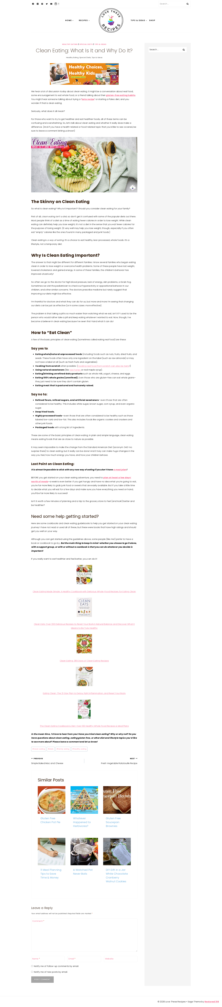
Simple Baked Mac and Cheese (47, 761)
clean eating (38, 749)
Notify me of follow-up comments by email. (56, 966)
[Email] (51, 4)
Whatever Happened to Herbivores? (82, 822)
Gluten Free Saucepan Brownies (113, 822)
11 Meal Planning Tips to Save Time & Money (50, 873)
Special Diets (86, 44)
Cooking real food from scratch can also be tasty (103, 366)
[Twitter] (47, 4)
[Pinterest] (42, 4)
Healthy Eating (70, 44)
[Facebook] (33, 4)
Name (36, 958)
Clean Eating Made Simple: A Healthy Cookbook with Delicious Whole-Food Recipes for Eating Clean (84, 591)
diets (51, 749)
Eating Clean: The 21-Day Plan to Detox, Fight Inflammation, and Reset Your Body (84, 693)
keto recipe (88, 99)
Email (72, 958)
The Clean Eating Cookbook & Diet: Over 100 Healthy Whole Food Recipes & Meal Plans (84, 726)
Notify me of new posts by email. (51, 972)
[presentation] (51, 800)
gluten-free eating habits (120, 95)
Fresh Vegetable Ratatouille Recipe (119, 761)
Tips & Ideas (100, 44)
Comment (38, 921)
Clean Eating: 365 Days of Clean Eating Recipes (84, 660)
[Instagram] (38, 4)
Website (109, 958)
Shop (152, 20)
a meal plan (119, 469)
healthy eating (79, 749)
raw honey (75, 369)
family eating (63, 749)
